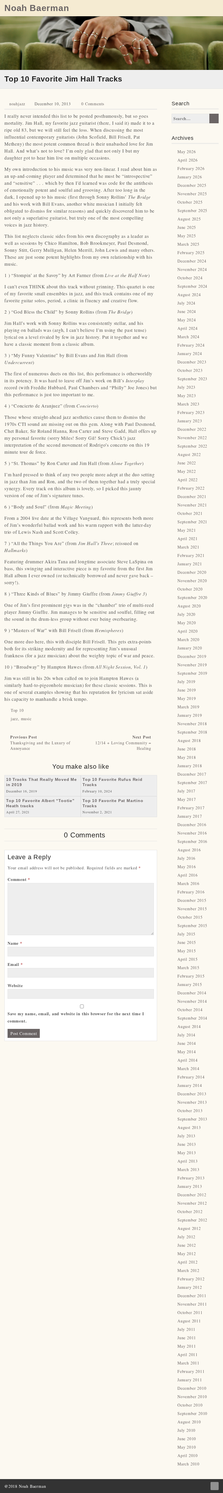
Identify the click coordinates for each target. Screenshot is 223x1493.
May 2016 (186, 866)
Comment (19, 879)
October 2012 (190, 1211)
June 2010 (186, 1438)
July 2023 (186, 387)
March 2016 (188, 883)
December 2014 (191, 993)
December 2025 (191, 185)
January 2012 (189, 1287)
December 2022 (191, 429)
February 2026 (190, 168)
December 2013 (191, 1093)
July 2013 (186, 1136)
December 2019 (191, 656)
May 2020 (186, 622)
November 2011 (192, 1304)
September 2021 (192, 521)
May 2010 (186, 1447)
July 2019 (186, 681)
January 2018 (189, 765)
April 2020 (187, 631)
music (26, 718)
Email (15, 964)
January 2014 (189, 1085)
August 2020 (189, 606)
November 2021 (192, 505)
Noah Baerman (36, 8)
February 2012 (190, 1279)
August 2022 (189, 454)
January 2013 (189, 1186)
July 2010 (186, 1430)
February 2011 (190, 1371)
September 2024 (192, 286)
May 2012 (186, 1253)
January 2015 (189, 984)
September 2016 (192, 841)
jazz (14, 718)
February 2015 (190, 976)
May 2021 (186, 530)
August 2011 (189, 1321)
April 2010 (187, 1455)
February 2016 (190, 892)
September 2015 (192, 925)
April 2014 (187, 1060)
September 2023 (192, 378)
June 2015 (186, 942)
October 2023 (190, 370)
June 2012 (186, 1245)
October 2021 (190, 513)
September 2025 (192, 210)
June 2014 (186, 1043)
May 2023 (186, 395)
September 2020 (192, 597)
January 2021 (189, 564)
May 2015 (186, 950)
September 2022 (192, 446)
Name (15, 943)
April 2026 (187, 160)
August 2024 (189, 294)
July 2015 (186, 934)
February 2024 (190, 345)
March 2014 (188, 1068)
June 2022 (186, 463)
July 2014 (186, 1035)
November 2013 (192, 1102)
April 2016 (187, 875)
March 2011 (188, 1363)
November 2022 (192, 437)
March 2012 (188, 1270)
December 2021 (191, 496)
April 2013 (187, 1161)
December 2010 (191, 1388)
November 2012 (192, 1203)
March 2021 (188, 547)
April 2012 (187, 1262)
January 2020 (189, 648)
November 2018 (192, 723)
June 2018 (186, 749)
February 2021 (190, 555)
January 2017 (189, 816)
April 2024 (187, 328)
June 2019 (186, 690)
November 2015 (192, 908)
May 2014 (186, 1051)
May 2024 (186, 320)
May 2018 (186, 757)
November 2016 (192, 833)
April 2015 (187, 959)
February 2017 (190, 807)
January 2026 (189, 177)
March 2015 (188, 967)
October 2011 (190, 1312)
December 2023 (191, 362)
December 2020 (191, 572)
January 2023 (189, 421)
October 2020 (190, 589)
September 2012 (192, 1220)
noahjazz (17, 103)
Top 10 (17, 710)
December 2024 (191, 261)
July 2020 (186, 614)
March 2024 (188, 336)
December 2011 (191, 1295)
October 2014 (190, 1009)
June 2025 (186, 227)
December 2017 (191, 774)
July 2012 (186, 1236)
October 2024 (190, 277)
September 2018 (192, 732)
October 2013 (190, 1110)
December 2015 (191, 900)
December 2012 (191, 1194)
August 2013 (189, 1127)
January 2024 (189, 353)
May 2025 (186, 235)
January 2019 (189, 715)
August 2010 (189, 1422)
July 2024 (186, 303)
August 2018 (189, 740)
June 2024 (186, 311)
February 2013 (190, 1178)
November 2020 (192, 580)
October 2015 (190, 917)
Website (15, 985)
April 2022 (187, 479)
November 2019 (192, 664)
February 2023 (190, 412)
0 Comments (92, 103)
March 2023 (188, 404)
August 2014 (189, 1026)
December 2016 (191, 824)
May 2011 (186, 1346)
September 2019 (192, 673)
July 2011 (186, 1329)
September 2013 (192, 1119)
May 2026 (186, 151)
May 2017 (186, 799)
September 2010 (192, 1413)
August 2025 (189, 219)
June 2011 (186, 1337)
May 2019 (186, 698)
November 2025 (192, 193)
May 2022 (186, 471)
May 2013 (186, 1152)
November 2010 (192, 1396)
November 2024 (192, 269)
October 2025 (190, 202)
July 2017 (186, 791)
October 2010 (190, 1405)
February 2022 (190, 488)
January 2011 (189, 1379)
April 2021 (187, 538)
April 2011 (187, 1354)
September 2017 (192, 782)
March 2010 (188, 1464)
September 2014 (192, 1018)
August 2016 (189, 850)
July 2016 (186, 858)
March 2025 (188, 244)
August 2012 (189, 1228)
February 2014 (190, 1077)
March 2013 (188, 1169)
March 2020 (188, 639)
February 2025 (190, 252)
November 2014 (192, 1001)
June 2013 (186, 1144)
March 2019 (188, 707)
